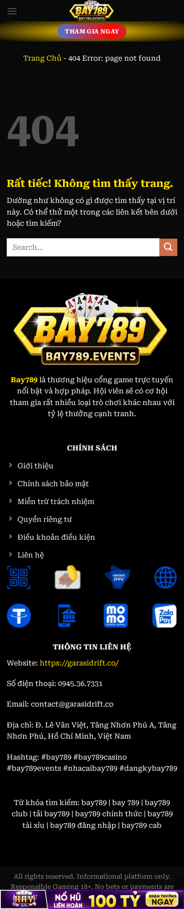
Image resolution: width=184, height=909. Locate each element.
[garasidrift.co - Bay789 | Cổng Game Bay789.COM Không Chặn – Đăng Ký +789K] (92, 10)
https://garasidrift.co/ (79, 663)
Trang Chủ (42, 58)
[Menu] (12, 11)
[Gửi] (168, 247)
